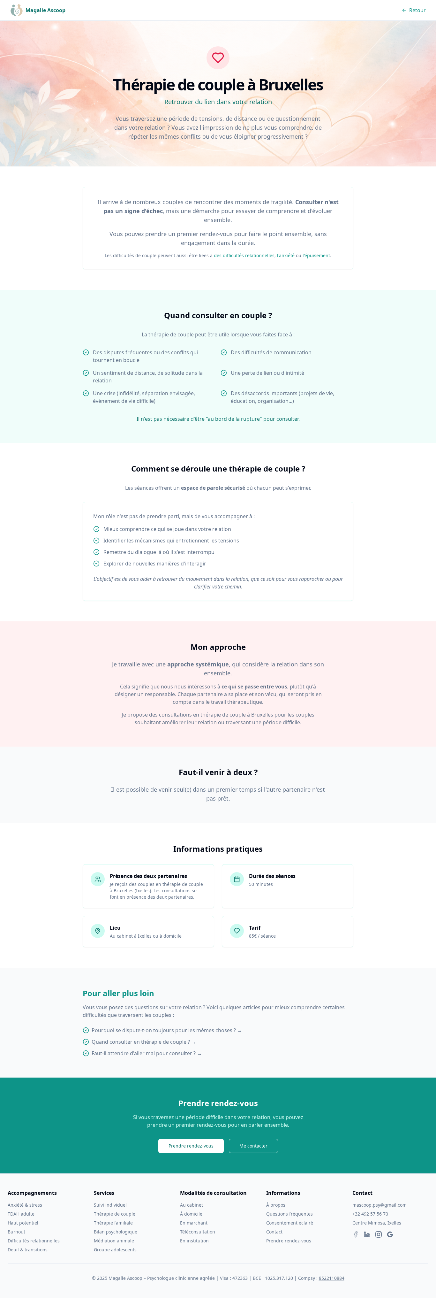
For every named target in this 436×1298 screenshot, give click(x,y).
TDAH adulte (21, 1214)
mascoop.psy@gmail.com (379, 1205)
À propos (275, 1205)
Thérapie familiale (113, 1223)
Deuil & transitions (28, 1250)
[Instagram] (378, 1234)
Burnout (16, 1232)
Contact (274, 1232)
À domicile (191, 1214)
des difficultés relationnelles (244, 255)
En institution (194, 1241)
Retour (417, 10)
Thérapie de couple (114, 1214)
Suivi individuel (110, 1205)
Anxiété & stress (25, 1205)
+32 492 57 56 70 (370, 1214)
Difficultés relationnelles (34, 1241)
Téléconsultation (197, 1232)
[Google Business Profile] (390, 1234)
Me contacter (253, 1146)
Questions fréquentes (289, 1214)
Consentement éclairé (289, 1223)
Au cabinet (191, 1205)
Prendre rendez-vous (191, 1146)
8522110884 (331, 1278)
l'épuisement (316, 255)
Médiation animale (114, 1241)
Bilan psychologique (115, 1232)
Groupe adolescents (115, 1250)
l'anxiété (286, 255)
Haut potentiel (23, 1223)
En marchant (193, 1223)
